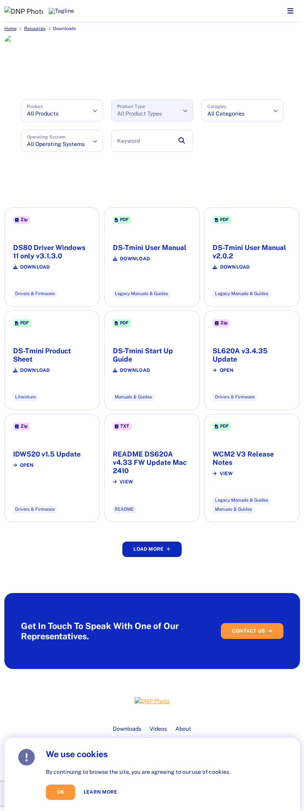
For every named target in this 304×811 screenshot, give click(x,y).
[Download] (52, 257)
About (183, 729)
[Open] (251, 360)
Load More (148, 549)
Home (10, 28)
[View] (152, 467)
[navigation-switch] (290, 11)
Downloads (127, 729)
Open (227, 370)
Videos (158, 729)
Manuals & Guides (133, 397)
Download (35, 267)
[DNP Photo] (23, 11)
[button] (62, 110)
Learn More (100, 792)
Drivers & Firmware (35, 293)
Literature (25, 397)
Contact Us (248, 631)
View (126, 482)
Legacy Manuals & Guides (141, 293)
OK (61, 792)
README (124, 509)
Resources (35, 28)
